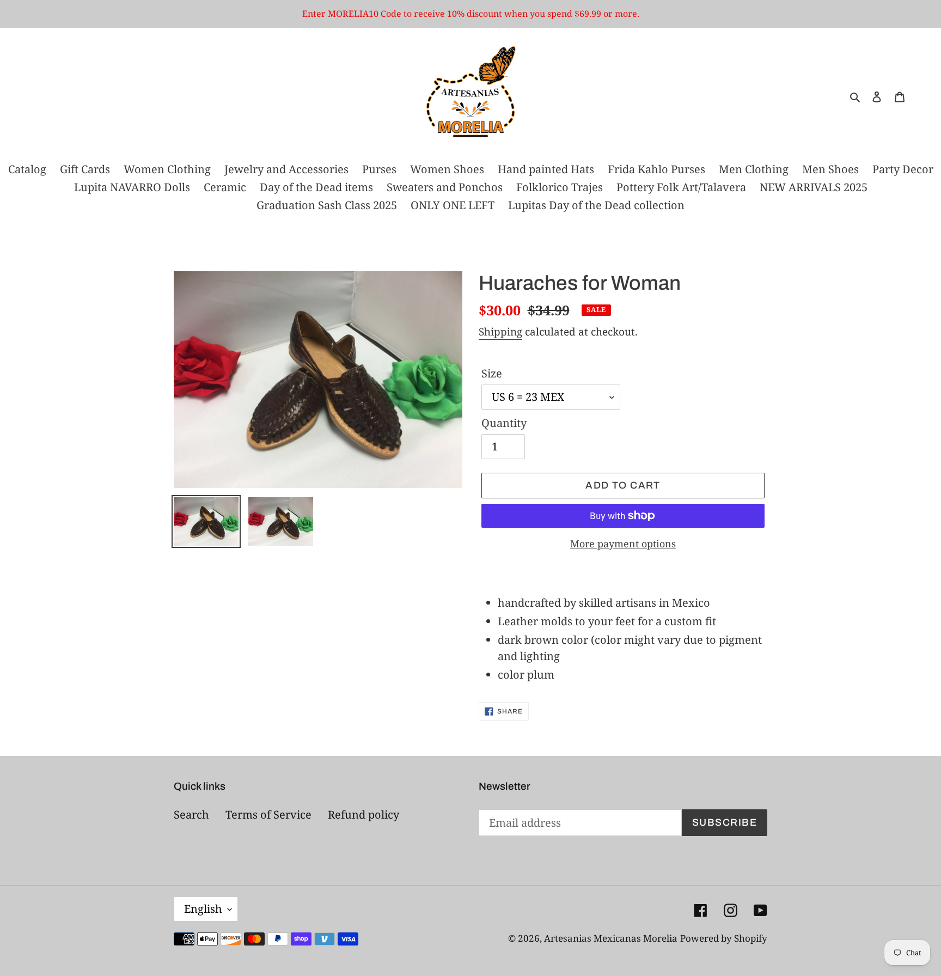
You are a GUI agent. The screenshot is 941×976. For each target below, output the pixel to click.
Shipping (500, 332)
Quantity (504, 423)
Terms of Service (268, 814)
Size (491, 373)
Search (191, 814)
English (203, 908)
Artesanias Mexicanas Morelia (610, 938)
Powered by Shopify (723, 938)
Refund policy (363, 814)
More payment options (623, 543)
